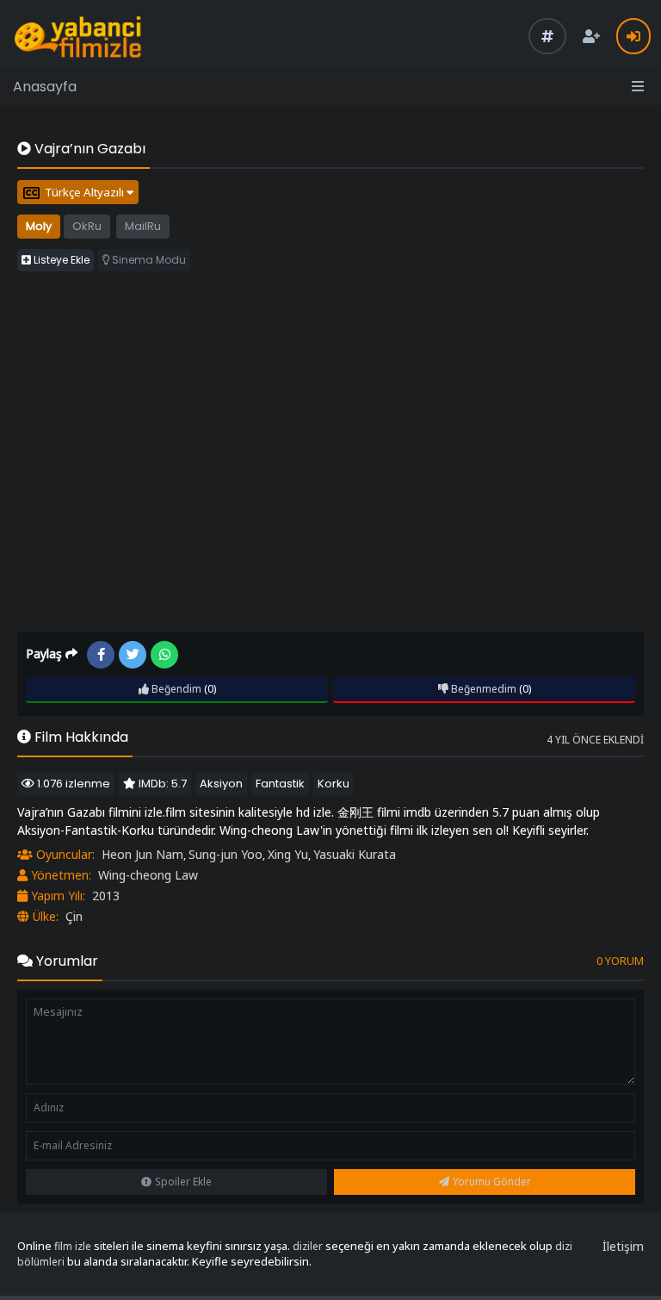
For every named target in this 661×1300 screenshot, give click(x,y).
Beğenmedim (482, 688)
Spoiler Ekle (183, 1181)
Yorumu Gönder (492, 1181)
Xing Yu (288, 854)
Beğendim (175, 688)
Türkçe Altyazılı (86, 192)
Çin (74, 916)
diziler (308, 1246)
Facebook (100, 655)
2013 (106, 895)
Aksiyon (221, 783)
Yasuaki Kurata (354, 854)
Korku (333, 783)
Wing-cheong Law (148, 875)
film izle (72, 1246)
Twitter (132, 655)
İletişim (623, 1246)
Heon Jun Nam (142, 854)
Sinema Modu (147, 259)
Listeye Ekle (60, 259)
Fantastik (280, 783)
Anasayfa (45, 86)
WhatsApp (164, 655)
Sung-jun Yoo (225, 854)
